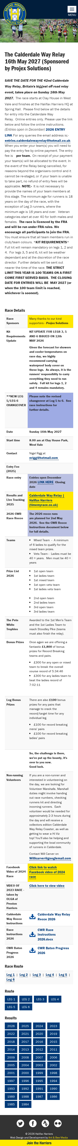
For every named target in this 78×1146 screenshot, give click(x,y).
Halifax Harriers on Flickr (58, 1123)
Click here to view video (46, 885)
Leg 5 (63, 974)
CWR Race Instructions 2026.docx (47, 934)
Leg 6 (10, 979)
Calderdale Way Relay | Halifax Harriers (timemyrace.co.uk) (46, 500)
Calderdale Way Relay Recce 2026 (54, 916)
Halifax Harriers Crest (14, 14)
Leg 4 (50, 974)
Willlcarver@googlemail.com (50, 858)
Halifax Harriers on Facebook (33, 1123)
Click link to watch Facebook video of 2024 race (47, 872)
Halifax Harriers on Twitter (20, 1123)
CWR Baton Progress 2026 (53, 950)
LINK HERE (45, 482)
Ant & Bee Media (58, 1137)
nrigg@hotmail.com (44, 458)
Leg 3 (37, 974)
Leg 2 (24, 974)
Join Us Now (39, 1143)
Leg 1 (10, 974)
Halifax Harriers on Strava (45, 1123)
